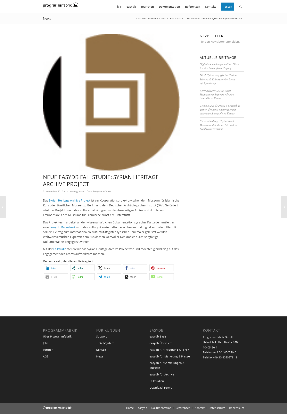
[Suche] (240, 6)
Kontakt (101, 350)
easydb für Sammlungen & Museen (167, 365)
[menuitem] (119, 6)
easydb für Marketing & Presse (170, 356)
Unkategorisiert (77, 191)
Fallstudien (157, 381)
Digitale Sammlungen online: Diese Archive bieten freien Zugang (219, 66)
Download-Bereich (162, 387)
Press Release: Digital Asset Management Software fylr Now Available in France (217, 94)
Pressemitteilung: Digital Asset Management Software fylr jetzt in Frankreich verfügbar (218, 124)
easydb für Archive (162, 374)
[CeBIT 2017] (284, 207)
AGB (45, 356)
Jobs (45, 343)
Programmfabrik (102, 191)
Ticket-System (105, 343)
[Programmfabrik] (60, 8)
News (47, 18)
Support (101, 336)
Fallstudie (59, 249)
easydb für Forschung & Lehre (169, 350)
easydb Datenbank (63, 227)
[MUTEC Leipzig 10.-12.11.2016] (3, 207)
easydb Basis (158, 336)
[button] (56, 268)
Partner (48, 350)
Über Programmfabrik (57, 336)
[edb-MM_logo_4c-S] (111, 102)
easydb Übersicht (161, 343)
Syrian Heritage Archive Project (69, 200)
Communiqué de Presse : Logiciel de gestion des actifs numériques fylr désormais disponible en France (220, 109)
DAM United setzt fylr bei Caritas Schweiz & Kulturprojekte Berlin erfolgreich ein (218, 79)
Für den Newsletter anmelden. (220, 41)
